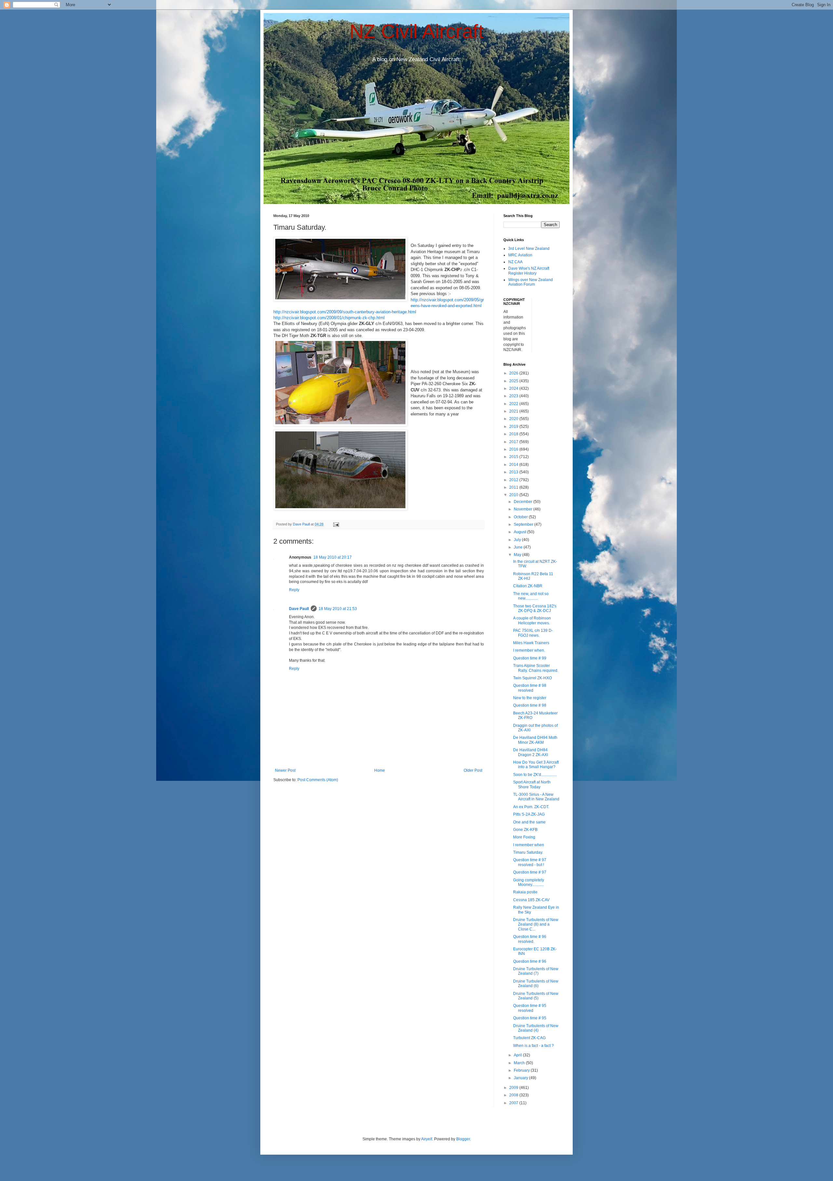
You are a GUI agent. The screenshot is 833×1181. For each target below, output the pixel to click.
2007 (514, 1103)
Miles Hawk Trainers (531, 643)
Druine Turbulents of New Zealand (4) (535, 1028)
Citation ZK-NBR (527, 586)
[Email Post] (336, 524)
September (524, 524)
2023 (514, 396)
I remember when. (529, 650)
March (520, 1063)
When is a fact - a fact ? (533, 1045)
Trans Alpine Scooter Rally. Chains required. (535, 667)
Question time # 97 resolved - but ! (529, 862)
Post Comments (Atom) (317, 780)
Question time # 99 (529, 658)
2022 (514, 403)
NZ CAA (515, 262)
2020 (514, 418)
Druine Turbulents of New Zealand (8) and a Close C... (535, 924)
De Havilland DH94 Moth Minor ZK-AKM (535, 739)
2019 (514, 426)
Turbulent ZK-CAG (529, 1038)
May (518, 554)
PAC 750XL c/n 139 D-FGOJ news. (533, 632)
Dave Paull (299, 608)
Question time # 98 (529, 705)
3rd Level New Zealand (529, 248)
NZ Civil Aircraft (416, 31)
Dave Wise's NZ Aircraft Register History (528, 270)
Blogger (463, 1139)
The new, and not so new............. (531, 596)
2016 (514, 449)
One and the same (529, 822)
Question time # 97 (529, 872)
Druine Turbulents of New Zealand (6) (535, 983)
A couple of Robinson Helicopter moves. (532, 620)
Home (379, 770)
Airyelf (426, 1139)
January (521, 1078)
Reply (294, 590)
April (518, 1055)
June (519, 547)
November (523, 509)
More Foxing (524, 837)
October (521, 517)
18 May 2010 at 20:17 (332, 557)
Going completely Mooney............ (528, 882)
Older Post (473, 770)
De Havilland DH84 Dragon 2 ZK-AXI (530, 752)
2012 (514, 480)
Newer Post (285, 770)
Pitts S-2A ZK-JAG (529, 814)
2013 (514, 472)
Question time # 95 (529, 1018)
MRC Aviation (520, 255)
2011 (514, 487)
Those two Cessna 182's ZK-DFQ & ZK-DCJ (534, 608)
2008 (514, 1095)
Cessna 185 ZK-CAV (531, 900)
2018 (514, 434)
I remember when (528, 845)
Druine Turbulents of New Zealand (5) (535, 995)
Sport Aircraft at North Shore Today (532, 784)
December (523, 501)
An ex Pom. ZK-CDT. (531, 807)
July (518, 539)
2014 (514, 464)
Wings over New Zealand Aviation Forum (530, 282)
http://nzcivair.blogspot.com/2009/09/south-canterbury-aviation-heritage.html (344, 311)
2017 (514, 442)
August (520, 532)
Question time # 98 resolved (529, 687)
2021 (514, 411)
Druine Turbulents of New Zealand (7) (535, 971)
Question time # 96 (529, 961)
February (522, 1070)
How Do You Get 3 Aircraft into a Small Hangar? (536, 764)
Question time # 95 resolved (529, 1007)
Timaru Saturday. (528, 852)
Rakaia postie (525, 892)
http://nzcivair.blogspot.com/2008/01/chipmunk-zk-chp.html (329, 317)
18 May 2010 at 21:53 (338, 608)
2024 (514, 388)
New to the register (529, 698)
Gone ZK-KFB (525, 829)
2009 (514, 1087)
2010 (514, 495)
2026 (514, 373)
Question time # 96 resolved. (529, 938)
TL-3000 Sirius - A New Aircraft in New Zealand (536, 796)
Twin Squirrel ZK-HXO (532, 678)
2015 (514, 457)
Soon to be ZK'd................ (535, 774)
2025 (514, 381)
